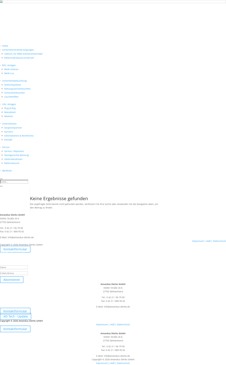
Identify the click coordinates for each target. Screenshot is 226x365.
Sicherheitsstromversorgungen (18, 49)
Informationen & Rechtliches (19, 135)
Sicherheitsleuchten (14, 92)
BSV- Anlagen (9, 65)
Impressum (198, 241)
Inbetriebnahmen (13, 159)
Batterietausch (11, 163)
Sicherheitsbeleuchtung (14, 80)
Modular (8, 116)
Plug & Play (10, 108)
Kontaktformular (15, 249)
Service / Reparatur (14, 151)
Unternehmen (9, 123)
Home (5, 45)
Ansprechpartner (13, 127)
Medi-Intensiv (11, 69)
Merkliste (7, 170)
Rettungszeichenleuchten (17, 88)
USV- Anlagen (9, 104)
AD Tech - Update (15, 316)
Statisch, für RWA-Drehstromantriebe (23, 53)
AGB (208, 241)
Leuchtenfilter (11, 96)
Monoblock (10, 112)
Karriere (8, 131)
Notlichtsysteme (12, 84)
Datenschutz (219, 241)
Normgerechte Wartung (16, 155)
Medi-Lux (9, 73)
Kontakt (8, 139)
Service (6, 147)
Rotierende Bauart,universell (19, 57)
